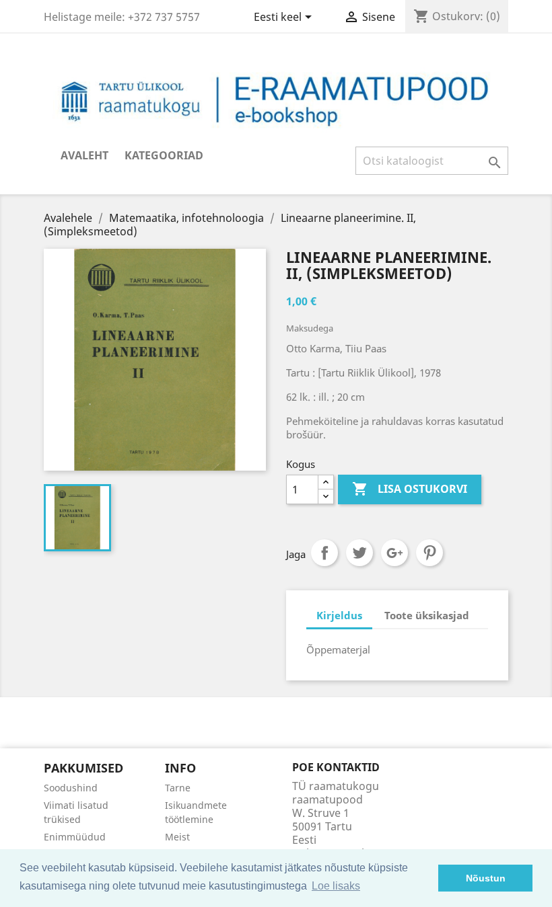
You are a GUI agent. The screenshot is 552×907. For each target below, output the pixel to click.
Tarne (178, 787)
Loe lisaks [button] (336, 886)
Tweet (359, 552)
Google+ (394, 552)
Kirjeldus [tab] (339, 615)
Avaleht (84, 155)
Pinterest (429, 552)
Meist (177, 836)
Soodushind (71, 787)
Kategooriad (164, 155)
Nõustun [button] (486, 878)
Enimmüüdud (75, 836)
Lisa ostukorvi (409, 489)
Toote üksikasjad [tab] (426, 615)
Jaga (324, 552)
